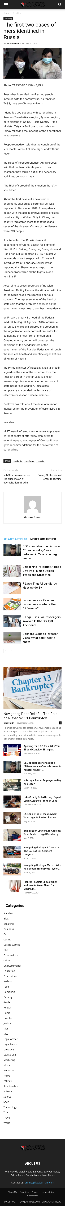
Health (7, 1007)
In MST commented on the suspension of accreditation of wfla (16, 479)
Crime (6, 960)
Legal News (10, 1044)
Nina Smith (8, 722)
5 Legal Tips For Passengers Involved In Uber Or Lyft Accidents (42, 621)
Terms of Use (47, 1191)
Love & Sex (9, 1054)
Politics (7, 1081)
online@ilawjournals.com (39, 1182)
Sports (7, 1096)
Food (6, 986)
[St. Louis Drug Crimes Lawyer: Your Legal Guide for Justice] (12, 818)
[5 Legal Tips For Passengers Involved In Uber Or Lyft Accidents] (12, 621)
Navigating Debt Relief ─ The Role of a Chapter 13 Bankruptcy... (30, 716)
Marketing (9, 1060)
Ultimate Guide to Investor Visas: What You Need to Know (40, 638)
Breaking (17, 13)
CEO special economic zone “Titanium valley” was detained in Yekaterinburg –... (42, 766)
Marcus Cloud (13, 43)
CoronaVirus (10, 955)
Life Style (8, 1049)
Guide (6, 1002)
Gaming (7, 997)
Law (5, 1033)
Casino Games (11, 944)
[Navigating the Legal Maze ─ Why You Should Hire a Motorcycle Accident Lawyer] (12, 869)
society (41, 461)
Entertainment (11, 976)
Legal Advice (10, 1039)
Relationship (10, 1086)
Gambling (9, 992)
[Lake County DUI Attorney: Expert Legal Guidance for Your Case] (12, 802)
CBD (5, 950)
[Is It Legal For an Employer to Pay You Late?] (12, 785)
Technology (10, 1107)
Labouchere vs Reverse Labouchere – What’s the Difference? (39, 604)
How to (7, 1018)
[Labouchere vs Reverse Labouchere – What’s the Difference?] (12, 604)
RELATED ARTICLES (15, 539)
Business (8, 929)
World (6, 1122)
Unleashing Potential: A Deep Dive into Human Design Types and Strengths (42, 571)
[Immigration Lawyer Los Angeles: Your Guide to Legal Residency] (12, 835)
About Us (12, 1191)
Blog (5, 918)
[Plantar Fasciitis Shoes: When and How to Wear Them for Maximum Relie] (12, 886)
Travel (7, 1117)
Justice (7, 1023)
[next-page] (11, 651)
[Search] (60, 4)
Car (5, 934)
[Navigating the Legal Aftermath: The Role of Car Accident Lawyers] (12, 852)
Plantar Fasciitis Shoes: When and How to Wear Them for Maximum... (40, 885)
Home (6, 13)
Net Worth (9, 1070)
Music (6, 1065)
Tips (5, 1112)
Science (7, 1091)
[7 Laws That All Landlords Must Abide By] (12, 588)
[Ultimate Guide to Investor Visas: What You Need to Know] (12, 638)
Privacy (35, 1191)
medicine (29, 461)
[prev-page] (5, 651)
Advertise (24, 1191)
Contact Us (32, 1195)
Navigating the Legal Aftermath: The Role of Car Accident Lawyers (42, 851)
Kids (5, 1028)
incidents (18, 461)
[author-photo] (32, 512)
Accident (8, 913)
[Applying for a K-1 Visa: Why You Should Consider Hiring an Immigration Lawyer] (12, 750)
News (6, 1075)
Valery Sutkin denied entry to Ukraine (50, 477)
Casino (7, 939)
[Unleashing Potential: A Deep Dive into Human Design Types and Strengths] (12, 571)
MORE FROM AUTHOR (43, 539)
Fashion (7, 981)
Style (6, 1102)
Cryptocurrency (12, 965)
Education (9, 971)
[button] (5, 4)
